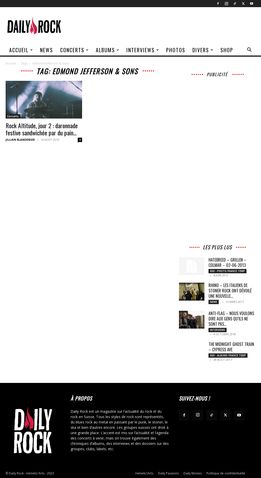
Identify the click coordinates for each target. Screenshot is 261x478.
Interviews (140, 50)
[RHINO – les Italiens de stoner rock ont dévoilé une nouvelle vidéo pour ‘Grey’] (191, 292)
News (46, 50)
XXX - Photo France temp (227, 271)
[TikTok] (235, 3)
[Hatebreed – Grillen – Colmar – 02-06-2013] (191, 266)
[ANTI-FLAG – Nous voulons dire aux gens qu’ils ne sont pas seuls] (191, 320)
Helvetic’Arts (144, 473)
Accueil (19, 50)
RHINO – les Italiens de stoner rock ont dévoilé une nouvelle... (230, 290)
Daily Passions (168, 473)
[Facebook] (218, 3)
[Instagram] (226, 3)
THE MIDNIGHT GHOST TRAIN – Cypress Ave (231, 347)
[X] (243, 3)
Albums (105, 50)
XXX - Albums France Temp (228, 355)
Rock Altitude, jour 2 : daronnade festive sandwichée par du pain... (42, 129)
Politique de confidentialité (225, 473)
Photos (175, 50)
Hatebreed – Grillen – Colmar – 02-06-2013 (227, 262)
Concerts (72, 50)
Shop (226, 50)
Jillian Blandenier (20, 139)
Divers (200, 50)
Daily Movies (193, 473)
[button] (249, 50)
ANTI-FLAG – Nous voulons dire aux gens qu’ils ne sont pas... (231, 318)
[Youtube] (251, 3)
